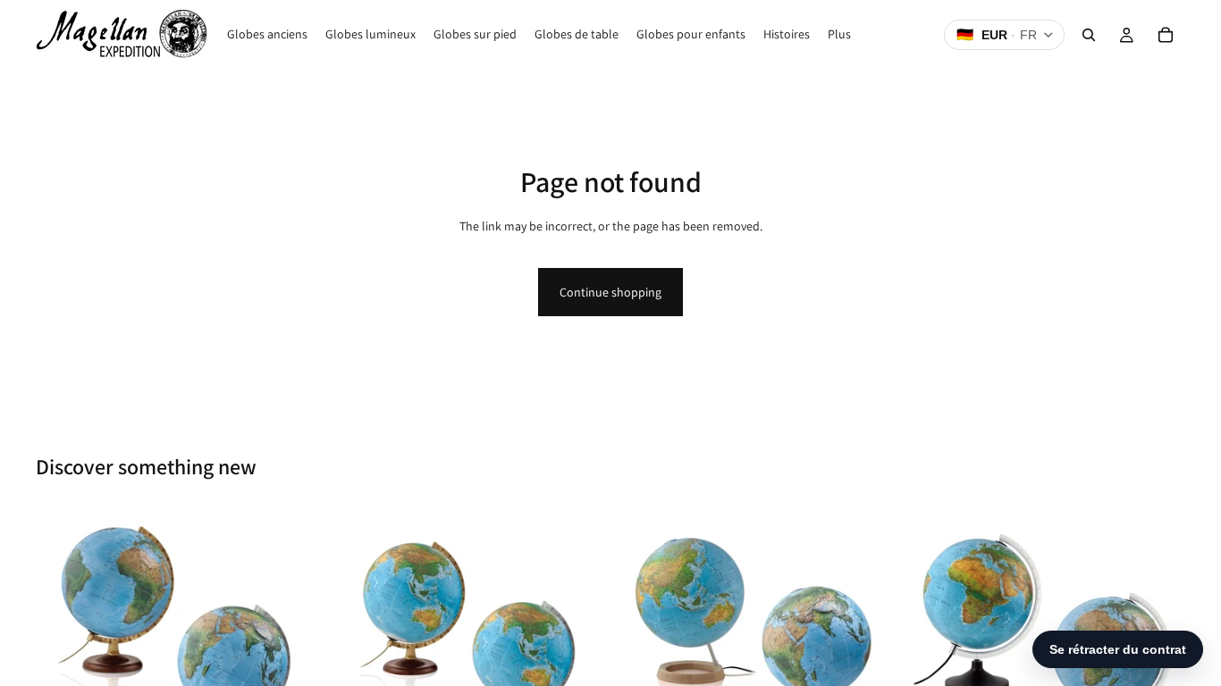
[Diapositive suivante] (289, 649)
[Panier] (1165, 34)
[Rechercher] (1088, 34)
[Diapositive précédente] (62, 649)
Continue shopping (610, 292)
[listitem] (839, 35)
